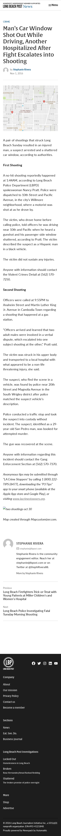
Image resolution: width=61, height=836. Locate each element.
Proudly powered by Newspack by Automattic (25, 830)
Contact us (9, 701)
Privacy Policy (11, 696)
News (6, 727)
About (6, 684)
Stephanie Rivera (22, 69)
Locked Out (16, 761)
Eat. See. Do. (10, 733)
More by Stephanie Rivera (29, 573)
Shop (6, 802)
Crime (6, 21)
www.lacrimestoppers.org (29, 498)
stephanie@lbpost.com (31, 548)
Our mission (10, 690)
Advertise (8, 808)
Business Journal (12, 739)
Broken (21, 770)
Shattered (21, 780)
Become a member (14, 707)
